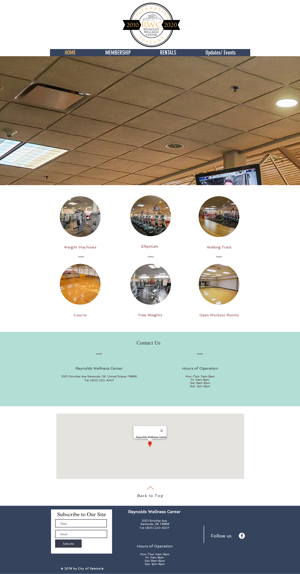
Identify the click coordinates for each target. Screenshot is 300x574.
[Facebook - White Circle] (242, 536)
